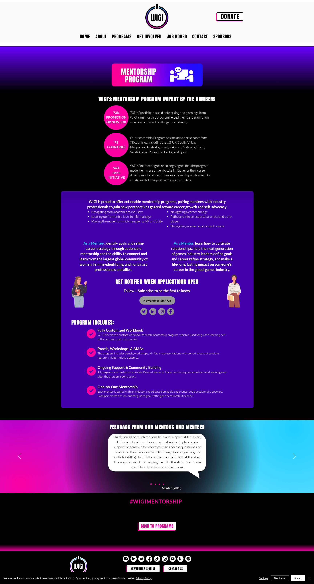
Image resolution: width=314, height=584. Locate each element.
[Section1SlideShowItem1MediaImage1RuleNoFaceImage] (155, 484)
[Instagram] (161, 311)
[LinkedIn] (152, 311)
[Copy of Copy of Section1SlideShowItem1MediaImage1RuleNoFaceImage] (159, 484)
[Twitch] (180, 559)
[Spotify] (188, 559)
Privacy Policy (144, 578)
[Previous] (19, 456)
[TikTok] (157, 559)
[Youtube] (173, 559)
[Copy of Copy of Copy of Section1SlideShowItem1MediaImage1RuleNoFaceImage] (163, 484)
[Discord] (126, 559)
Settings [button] (263, 578)
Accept (298, 578)
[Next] (294, 456)
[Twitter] (143, 311)
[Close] (309, 578)
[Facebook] (170, 311)
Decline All (280, 578)
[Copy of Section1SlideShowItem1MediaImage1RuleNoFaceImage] (150, 484)
